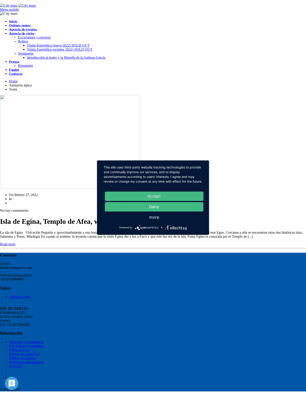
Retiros (23, 41)
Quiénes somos (20, 25)
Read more (7, 244)
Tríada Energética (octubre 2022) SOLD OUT (60, 49)
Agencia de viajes (21, 33)
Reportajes (25, 65)
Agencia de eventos (23, 29)
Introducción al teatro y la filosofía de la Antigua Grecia (66, 57)
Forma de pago (19, 350)
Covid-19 (15, 366)
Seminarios (26, 53)
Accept (154, 196)
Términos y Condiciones (26, 342)
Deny (154, 206)
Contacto (15, 74)
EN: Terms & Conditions (26, 346)
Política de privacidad (24, 354)
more (154, 217)
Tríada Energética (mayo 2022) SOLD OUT (58, 45)
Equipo (14, 69)
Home (13, 81)
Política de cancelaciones (26, 362)
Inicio (13, 21)
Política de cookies (22, 358)
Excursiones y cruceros (34, 37)
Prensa (14, 61)
